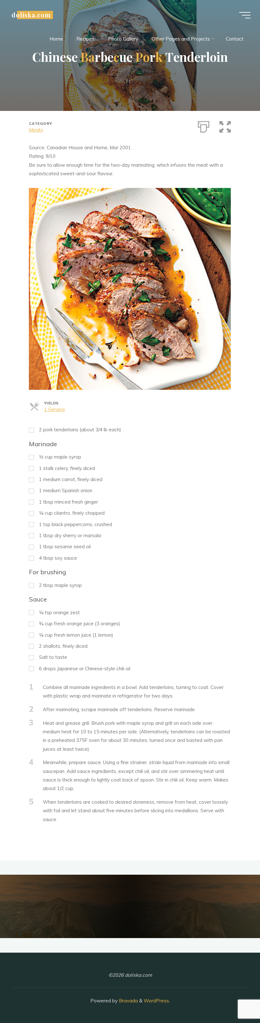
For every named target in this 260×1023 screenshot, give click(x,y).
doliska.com (31, 15)
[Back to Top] (235, 998)
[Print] (204, 125)
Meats (36, 130)
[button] (225, 125)
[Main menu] (244, 15)
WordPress (156, 1001)
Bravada (128, 1001)
